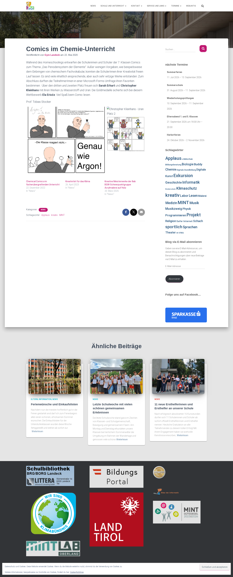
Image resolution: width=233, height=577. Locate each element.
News (93, 6)
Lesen (193, 196)
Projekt (194, 214)
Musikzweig (173, 209)
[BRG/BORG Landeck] (30, 6)
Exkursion (183, 175)
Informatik (191, 182)
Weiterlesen (37, 431)
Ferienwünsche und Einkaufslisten (54, 404)
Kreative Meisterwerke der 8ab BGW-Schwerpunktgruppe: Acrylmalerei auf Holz (120, 184)
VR (177, 233)
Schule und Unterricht (112, 6)
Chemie (170, 169)
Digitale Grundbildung (186, 170)
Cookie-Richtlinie (77, 572)
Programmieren (175, 215)
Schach (198, 221)
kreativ (54, 215)
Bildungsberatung (173, 165)
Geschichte (173, 182)
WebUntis (191, 6)
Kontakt (136, 6)
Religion (170, 221)
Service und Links (156, 6)
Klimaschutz (186, 188)
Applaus (45, 215)
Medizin (171, 203)
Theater (170, 232)
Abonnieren (174, 279)
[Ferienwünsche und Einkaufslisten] (55, 376)
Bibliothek (188, 159)
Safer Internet (184, 221)
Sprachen (190, 227)
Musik (194, 203)
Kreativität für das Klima (77, 181)
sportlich (173, 226)
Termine (175, 6)
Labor (184, 196)
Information (45, 399)
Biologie (188, 164)
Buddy (198, 164)
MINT (62, 215)
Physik (187, 208)
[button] (125, 6)
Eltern (34, 399)
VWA (181, 233)
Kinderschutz (170, 189)
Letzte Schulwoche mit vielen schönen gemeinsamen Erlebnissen (112, 408)
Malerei (202, 195)
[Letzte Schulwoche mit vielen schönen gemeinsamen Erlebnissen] (116, 376)
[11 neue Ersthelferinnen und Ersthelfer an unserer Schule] (178, 376)
